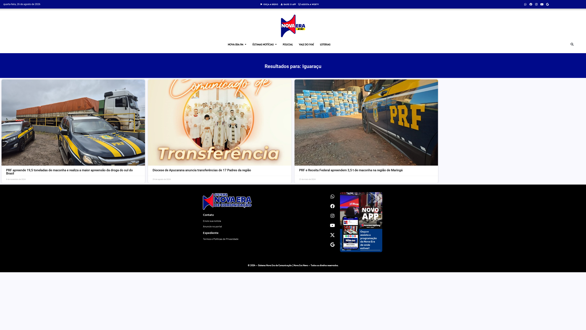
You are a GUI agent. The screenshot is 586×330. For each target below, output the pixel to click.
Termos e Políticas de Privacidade (221, 238)
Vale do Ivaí (306, 44)
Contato (208, 214)
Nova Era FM (235, 44)
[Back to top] (431, 259)
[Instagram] (536, 4)
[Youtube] (542, 4)
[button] (572, 44)
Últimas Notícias (263, 44)
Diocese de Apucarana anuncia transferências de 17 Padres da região (202, 170)
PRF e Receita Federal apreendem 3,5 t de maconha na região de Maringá (351, 170)
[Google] (547, 4)
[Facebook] (531, 4)
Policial (288, 44)
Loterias (325, 44)
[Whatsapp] (525, 4)
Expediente (211, 232)
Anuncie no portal (212, 226)
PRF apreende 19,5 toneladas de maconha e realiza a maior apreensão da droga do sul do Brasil (69, 171)
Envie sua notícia (212, 220)
